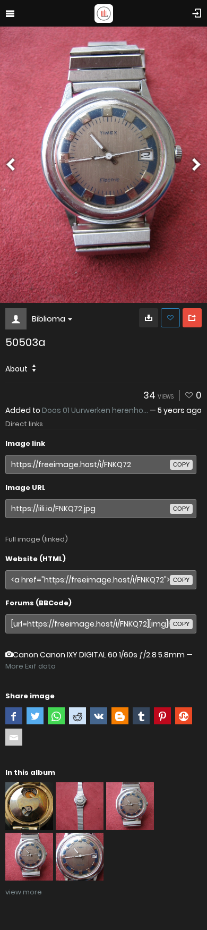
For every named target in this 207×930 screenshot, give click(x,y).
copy (181, 464)
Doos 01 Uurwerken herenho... (95, 410)
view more (23, 892)
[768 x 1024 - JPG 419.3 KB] (148, 317)
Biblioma (48, 318)
